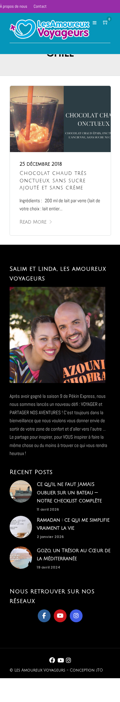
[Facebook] (44, 615)
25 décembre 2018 (41, 164)
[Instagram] (76, 615)
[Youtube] (60, 615)
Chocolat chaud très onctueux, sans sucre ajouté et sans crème (53, 180)
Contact (40, 6)
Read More (33, 221)
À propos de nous (13, 6)
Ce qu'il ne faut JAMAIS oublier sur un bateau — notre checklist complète (69, 492)
